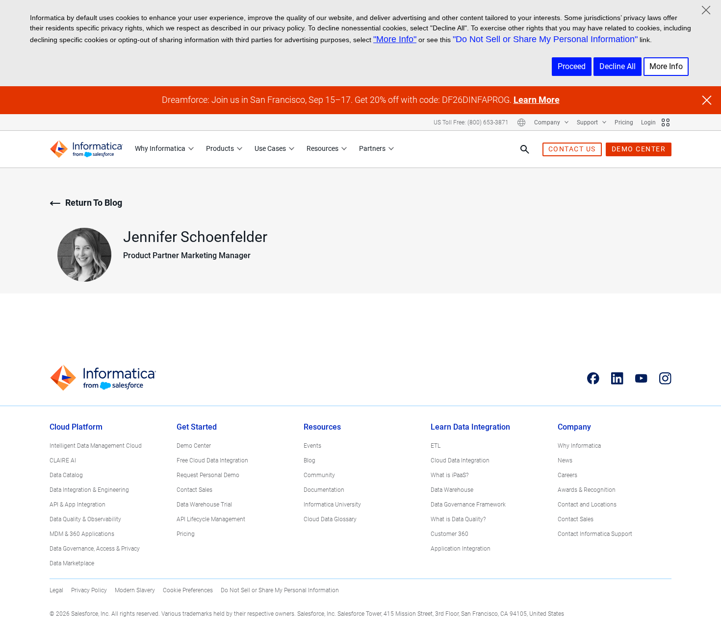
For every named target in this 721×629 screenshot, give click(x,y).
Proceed (572, 66)
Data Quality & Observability (85, 519)
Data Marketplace (72, 563)
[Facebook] (593, 378)
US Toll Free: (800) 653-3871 (471, 122)
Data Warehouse (452, 489)
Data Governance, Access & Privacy (95, 548)
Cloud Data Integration (460, 460)
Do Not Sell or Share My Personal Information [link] (280, 590)
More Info (666, 66)
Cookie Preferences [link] (188, 590)
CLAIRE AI (63, 460)
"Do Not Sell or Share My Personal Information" (545, 39)
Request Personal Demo (208, 475)
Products (220, 148)
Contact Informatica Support (595, 534)
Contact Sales (194, 489)
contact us (572, 149)
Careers (567, 475)
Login (648, 122)
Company (548, 122)
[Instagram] (665, 378)
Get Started (197, 427)
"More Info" (394, 39)
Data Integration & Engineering (89, 489)
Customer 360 (449, 534)
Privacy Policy (89, 590)
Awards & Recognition (587, 489)
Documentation (324, 489)
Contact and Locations (587, 504)
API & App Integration (77, 504)
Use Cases (270, 148)
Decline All (617, 66)
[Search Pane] (525, 149)
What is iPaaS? (449, 475)
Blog (309, 460)
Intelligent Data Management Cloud (96, 445)
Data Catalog (66, 475)
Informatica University (332, 504)
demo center (639, 149)
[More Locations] (521, 122)
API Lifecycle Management (211, 519)
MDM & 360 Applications (82, 534)
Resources (322, 148)
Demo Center (194, 445)
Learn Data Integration (470, 427)
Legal (56, 590)
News (565, 460)
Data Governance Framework (468, 504)
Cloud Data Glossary (330, 519)
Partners (372, 148)
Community (319, 475)
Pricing (624, 122)
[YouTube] (641, 378)
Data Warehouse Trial (204, 504)
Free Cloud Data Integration (212, 460)
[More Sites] (665, 122)
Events (312, 445)
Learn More (537, 100)
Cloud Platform (76, 427)
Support (588, 122)
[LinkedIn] (617, 378)
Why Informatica (160, 148)
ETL (435, 445)
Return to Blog (93, 202)
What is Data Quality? (458, 519)
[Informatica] (86, 149)
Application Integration (460, 548)
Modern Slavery (135, 590)
